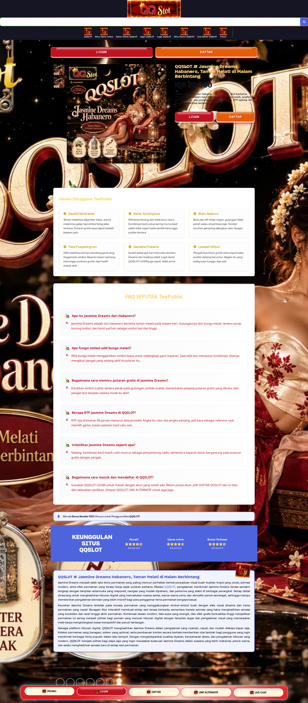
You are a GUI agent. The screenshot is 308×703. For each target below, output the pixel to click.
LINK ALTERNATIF (208, 692)
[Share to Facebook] (70, 682)
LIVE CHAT (261, 692)
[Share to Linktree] (80, 682)
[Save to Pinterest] (90, 682)
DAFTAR (206, 52)
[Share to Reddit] (100, 682)
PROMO (51, 691)
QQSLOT (170, 586)
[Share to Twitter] (60, 682)
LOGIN (101, 52)
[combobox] (150, 22)
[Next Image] (163, 114)
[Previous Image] (70, 114)
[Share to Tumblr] (110, 682)
